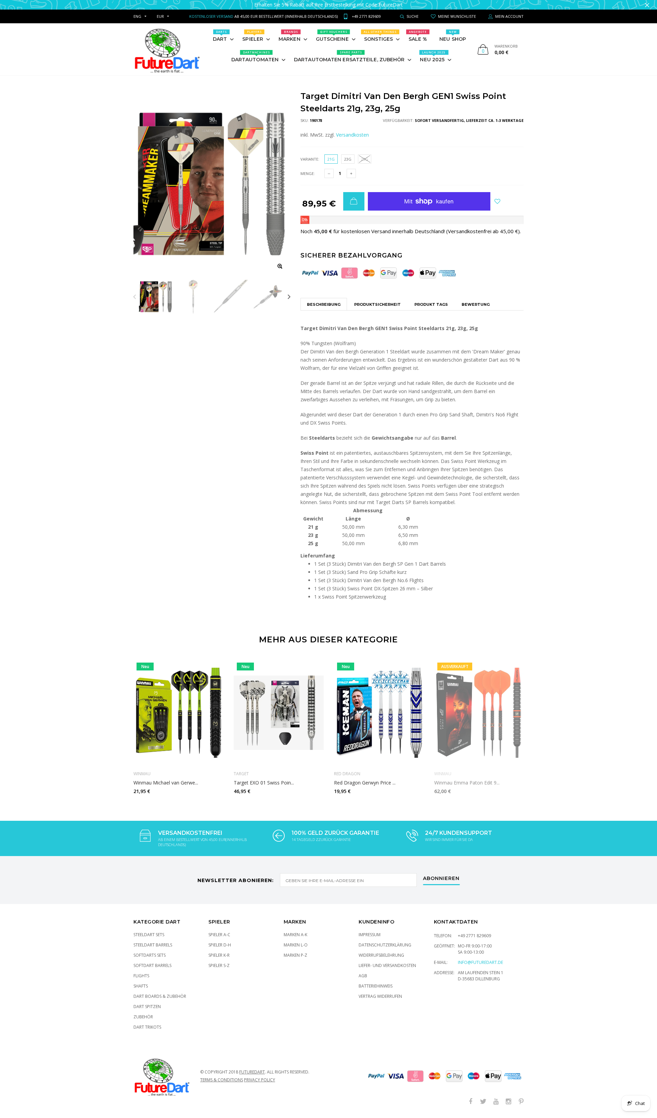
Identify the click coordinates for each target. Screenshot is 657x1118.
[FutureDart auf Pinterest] (521, 1102)
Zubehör (143, 1017)
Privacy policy (259, 1080)
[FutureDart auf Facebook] (470, 1102)
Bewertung (476, 304)
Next (289, 296)
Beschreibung (323, 304)
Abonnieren (441, 878)
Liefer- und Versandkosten (387, 965)
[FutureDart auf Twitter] (483, 1102)
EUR (160, 16)
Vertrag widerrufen (380, 996)
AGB (363, 976)
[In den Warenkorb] (353, 201)
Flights (141, 976)
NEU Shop (452, 36)
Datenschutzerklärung (385, 945)
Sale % (418, 36)
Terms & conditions (221, 1080)
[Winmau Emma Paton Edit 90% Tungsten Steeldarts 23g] (479, 713)
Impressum (370, 935)
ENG (137, 16)
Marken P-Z (295, 955)
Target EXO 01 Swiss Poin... (264, 782)
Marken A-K (295, 935)
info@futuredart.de (480, 962)
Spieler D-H (219, 945)
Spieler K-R (219, 955)
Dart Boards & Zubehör (159, 996)
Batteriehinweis (375, 986)
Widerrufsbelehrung (381, 955)
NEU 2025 (433, 56)
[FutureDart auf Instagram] (508, 1102)
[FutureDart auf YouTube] (495, 1102)
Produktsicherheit (377, 304)
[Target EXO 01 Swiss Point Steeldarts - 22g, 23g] (279, 713)
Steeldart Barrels (152, 945)
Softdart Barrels (152, 965)
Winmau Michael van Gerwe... (165, 782)
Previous (134, 296)
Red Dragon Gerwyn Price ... (365, 782)
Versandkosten (352, 134)
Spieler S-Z (219, 965)
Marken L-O (296, 945)
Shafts (140, 986)
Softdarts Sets (149, 955)
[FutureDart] (166, 49)
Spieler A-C (219, 935)
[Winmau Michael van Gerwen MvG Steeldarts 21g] (178, 713)
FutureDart (252, 1072)
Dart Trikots (147, 1027)
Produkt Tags (431, 304)
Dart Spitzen (147, 1006)
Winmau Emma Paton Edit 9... (467, 782)
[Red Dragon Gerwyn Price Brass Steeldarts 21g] (379, 713)
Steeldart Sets (148, 935)
